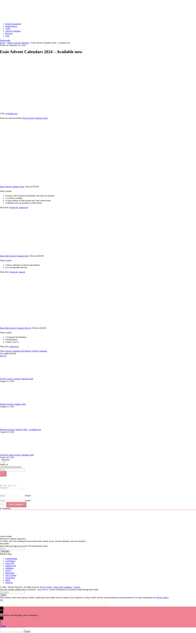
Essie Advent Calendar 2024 (12, 186)
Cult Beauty (10, 561)
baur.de (22, 272)
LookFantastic (11, 558)
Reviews (9, 33)
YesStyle (9, 582)
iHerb (7, 580)
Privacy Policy (46, 587)
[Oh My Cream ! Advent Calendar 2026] (20, 376)
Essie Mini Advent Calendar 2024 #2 (15, 328)
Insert (27, 632)
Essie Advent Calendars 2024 (35, 118)
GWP (7, 29)
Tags (7, 36)
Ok (1, 600)
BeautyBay (10, 573)
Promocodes (5, 40)
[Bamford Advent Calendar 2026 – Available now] (20, 427)
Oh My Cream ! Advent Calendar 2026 (16, 379)
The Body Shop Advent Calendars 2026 (17, 455)
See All (3, 356)
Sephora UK (10, 566)
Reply (3, 626)
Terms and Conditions (62, 587)
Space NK (9, 563)
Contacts (76, 587)
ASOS (8, 570)
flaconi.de (14, 207)
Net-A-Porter (10, 575)
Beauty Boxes (11, 26)
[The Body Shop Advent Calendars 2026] (20, 452)
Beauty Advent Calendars (36, 351)
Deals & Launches (13, 24)
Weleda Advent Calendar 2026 (13, 404)
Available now (11, 113)
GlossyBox (10, 578)
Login (3, 462)
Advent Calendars (13, 31)
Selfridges (9, 568)
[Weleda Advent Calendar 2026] (20, 402)
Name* (28, 496)
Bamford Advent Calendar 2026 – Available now (20, 429)
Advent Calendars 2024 (15, 351)
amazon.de (23, 207)
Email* (28, 500)
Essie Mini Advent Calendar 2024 (14, 256)
